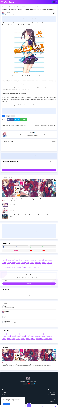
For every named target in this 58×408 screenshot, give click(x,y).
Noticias (11, 6)
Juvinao (31, 132)
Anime (17, 260)
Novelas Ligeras (39, 265)
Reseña (13, 267)
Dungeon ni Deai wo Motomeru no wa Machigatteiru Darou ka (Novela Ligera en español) (28, 214)
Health (5, 392)
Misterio (22, 265)
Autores (21, 260)
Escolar (13, 262)
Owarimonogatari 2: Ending (15, 209)
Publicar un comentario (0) (29, 170)
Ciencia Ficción (34, 260)
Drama (4, 262)
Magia (4, 265)
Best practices (52, 392)
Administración (11, 260)
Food (5, 396)
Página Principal (5, 6)
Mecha (13, 265)
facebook (16, 247)
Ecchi (9, 262)
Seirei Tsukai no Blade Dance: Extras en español (19, 203)
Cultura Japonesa (48, 260)
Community (52, 394)
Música (27, 265)
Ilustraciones (38, 262)
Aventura (27, 260)
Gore (28, 262)
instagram (16, 250)
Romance (19, 267)
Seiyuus (24, 267)
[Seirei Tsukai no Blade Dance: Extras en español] (5, 205)
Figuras (23, 262)
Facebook (11, 119)
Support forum (53, 401)
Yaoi (35, 267)
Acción (4, 260)
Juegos (43, 262)
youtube (43, 250)
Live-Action (49, 262)
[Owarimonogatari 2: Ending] (5, 210)
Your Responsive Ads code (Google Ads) (29, 19)
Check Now (10, 400)
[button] (53, 2)
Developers (52, 396)
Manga (7, 116)
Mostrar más (53, 141)
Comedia (41, 260)
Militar (18, 265)
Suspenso (30, 267)
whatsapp (44, 247)
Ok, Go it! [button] (6, 404)
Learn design (52, 399)
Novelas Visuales (48, 265)
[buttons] (24, 384)
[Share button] (29, 119)
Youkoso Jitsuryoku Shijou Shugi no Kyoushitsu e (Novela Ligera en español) (22, 199)
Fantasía (18, 262)
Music (5, 394)
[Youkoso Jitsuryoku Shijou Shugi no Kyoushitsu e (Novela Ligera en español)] (29, 188)
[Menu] (2, 2)
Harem (32, 262)
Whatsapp (24, 119)
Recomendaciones (7, 267)
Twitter (17, 119)
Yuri (38, 267)
